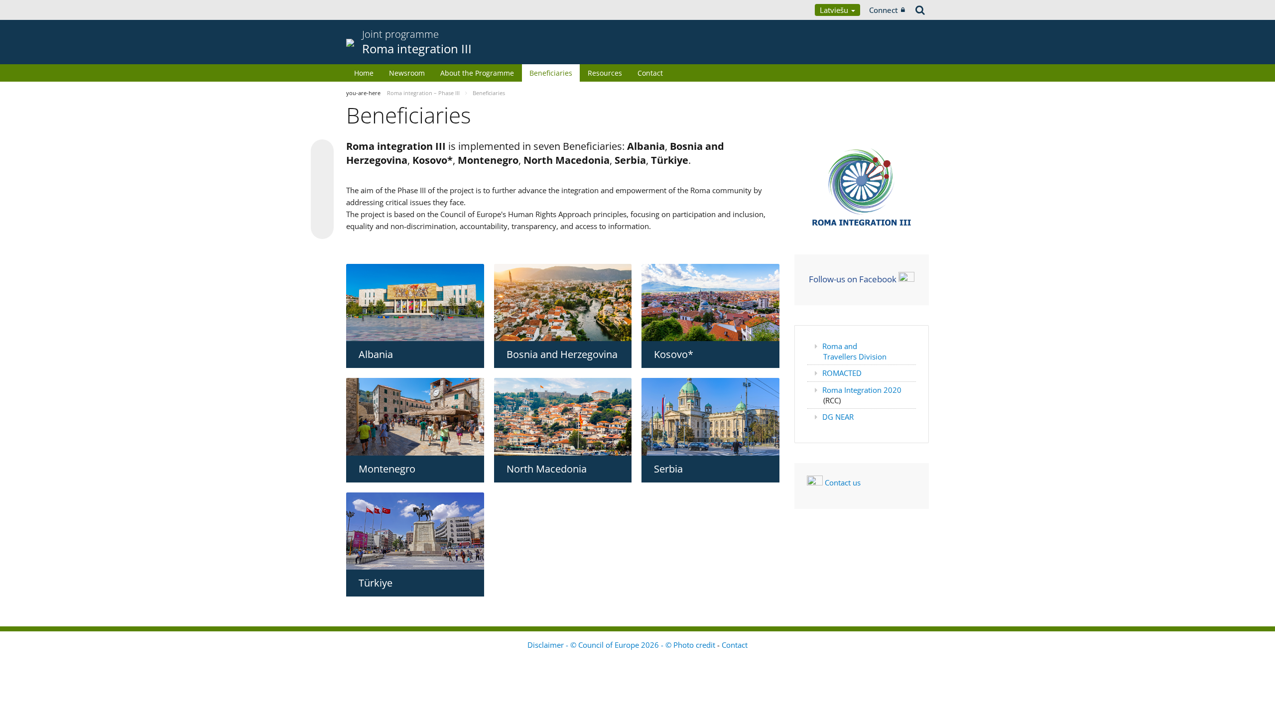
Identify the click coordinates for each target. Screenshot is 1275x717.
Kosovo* (673, 354)
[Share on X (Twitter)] (322, 170)
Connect (883, 10)
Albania (376, 354)
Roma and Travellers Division (854, 351)
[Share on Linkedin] (322, 208)
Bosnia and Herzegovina (562, 354)
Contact (650, 73)
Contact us (843, 482)
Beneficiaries (550, 73)
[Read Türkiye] (415, 531)
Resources (605, 73)
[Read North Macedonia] (563, 417)
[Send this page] (322, 227)
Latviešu (835, 10)
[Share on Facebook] (322, 189)
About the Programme (477, 73)
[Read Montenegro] (415, 416)
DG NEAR (838, 417)
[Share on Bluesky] (322, 151)
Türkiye (375, 583)
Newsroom (407, 73)
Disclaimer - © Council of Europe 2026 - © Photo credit (622, 645)
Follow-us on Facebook (852, 278)
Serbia (668, 469)
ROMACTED (842, 373)
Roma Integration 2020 (861, 390)
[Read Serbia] (710, 416)
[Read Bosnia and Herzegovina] (563, 303)
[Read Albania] (415, 302)
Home (364, 73)
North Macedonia (547, 469)
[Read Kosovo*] (710, 302)
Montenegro (387, 469)
